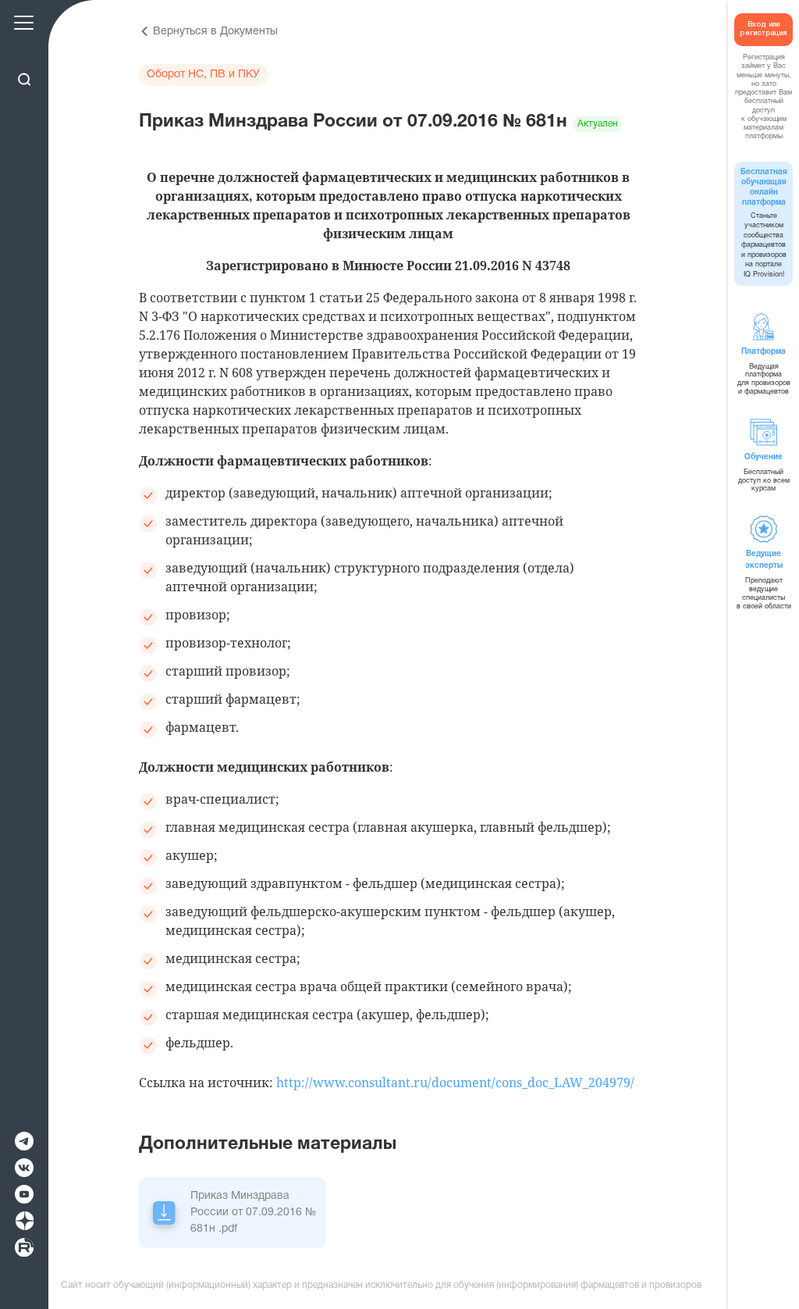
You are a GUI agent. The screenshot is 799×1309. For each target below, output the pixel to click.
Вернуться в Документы (215, 32)
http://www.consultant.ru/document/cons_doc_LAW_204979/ (455, 1082)
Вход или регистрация (763, 29)
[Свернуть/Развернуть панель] (24, 53)
